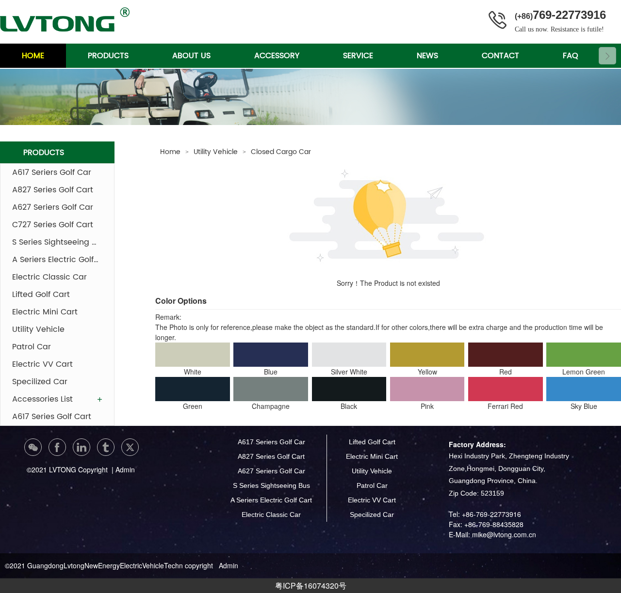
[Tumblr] (105, 447)
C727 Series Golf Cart (52, 224)
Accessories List (42, 399)
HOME (33, 55)
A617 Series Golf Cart (51, 416)
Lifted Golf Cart (41, 294)
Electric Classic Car (49, 277)
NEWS (427, 55)
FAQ (570, 55)
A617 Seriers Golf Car (51, 172)
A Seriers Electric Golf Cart (57, 259)
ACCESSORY (276, 55)
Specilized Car (39, 381)
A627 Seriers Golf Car (52, 207)
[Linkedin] (81, 447)
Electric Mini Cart (45, 312)
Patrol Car (31, 347)
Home (170, 152)
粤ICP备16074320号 (310, 585)
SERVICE (358, 55)
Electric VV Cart (42, 364)
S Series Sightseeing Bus (57, 242)
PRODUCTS (108, 55)
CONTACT (500, 55)
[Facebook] (57, 447)
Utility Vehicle (38, 329)
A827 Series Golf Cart (52, 190)
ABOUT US (191, 55)
